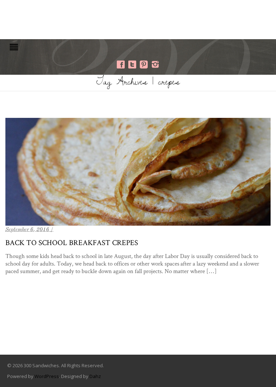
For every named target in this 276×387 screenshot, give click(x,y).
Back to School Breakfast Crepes (71, 242)
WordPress (46, 376)
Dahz (95, 376)
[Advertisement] (138, 19)
